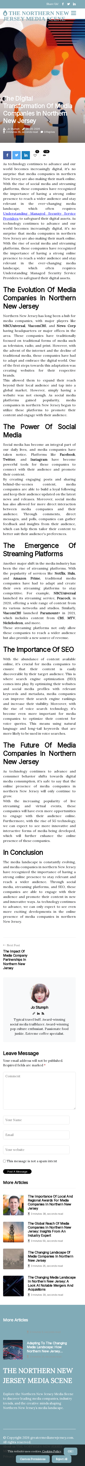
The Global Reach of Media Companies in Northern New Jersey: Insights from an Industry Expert (49, 1229)
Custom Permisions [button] (33, 1459)
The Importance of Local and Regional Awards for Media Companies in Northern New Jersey (50, 1202)
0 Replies (49, 131)
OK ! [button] (70, 1451)
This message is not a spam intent (32, 1161)
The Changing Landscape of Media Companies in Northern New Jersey (50, 1256)
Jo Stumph (13, 128)
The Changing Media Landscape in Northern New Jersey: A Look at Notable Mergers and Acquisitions (52, 1283)
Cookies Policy (51, 1451)
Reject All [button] (61, 1459)
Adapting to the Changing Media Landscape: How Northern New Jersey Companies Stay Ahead (47, 1347)
